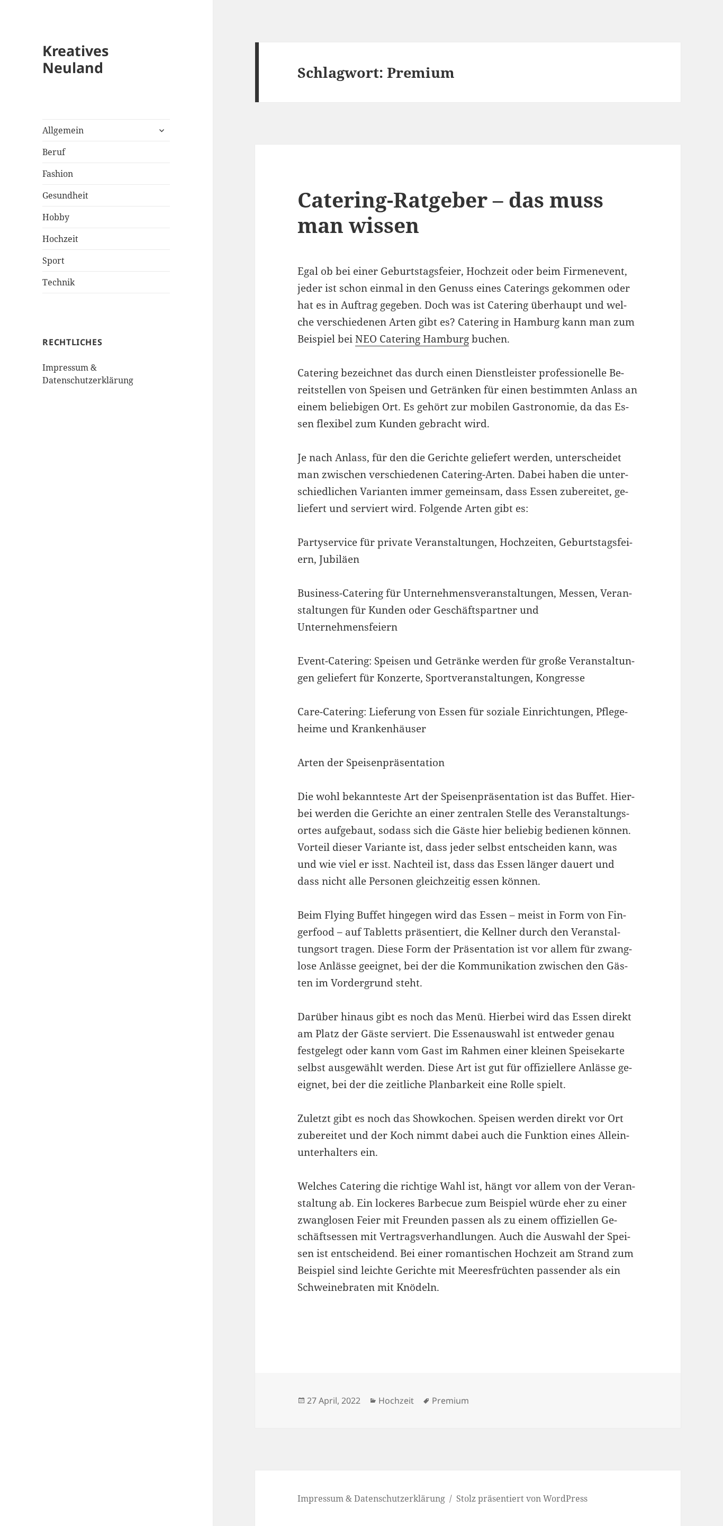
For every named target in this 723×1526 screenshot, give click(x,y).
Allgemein (63, 130)
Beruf (53, 152)
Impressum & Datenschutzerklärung (371, 1498)
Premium (450, 1400)
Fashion (57, 173)
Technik (58, 282)
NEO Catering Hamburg (412, 339)
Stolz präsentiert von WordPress (522, 1498)
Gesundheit (65, 195)
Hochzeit (60, 239)
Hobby (55, 217)
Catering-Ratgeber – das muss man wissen (450, 212)
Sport (53, 260)
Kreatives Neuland (75, 59)
